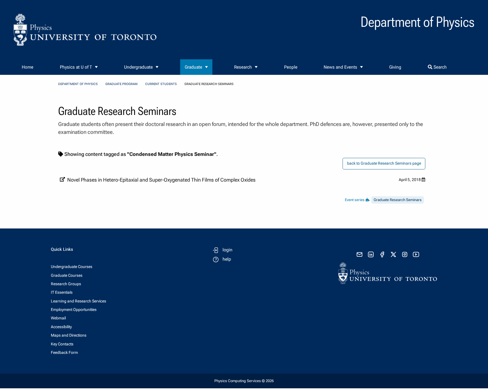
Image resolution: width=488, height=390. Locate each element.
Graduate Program (121, 84)
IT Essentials (62, 292)
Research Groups (66, 284)
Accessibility (61, 326)
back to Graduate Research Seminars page (384, 163)
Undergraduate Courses (71, 266)
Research (243, 67)
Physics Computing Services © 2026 (244, 381)
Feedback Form (64, 352)
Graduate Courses (66, 275)
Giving (395, 67)
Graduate (193, 67)
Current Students (161, 84)
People (290, 67)
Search (439, 67)
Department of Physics (78, 84)
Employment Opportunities (74, 309)
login (227, 249)
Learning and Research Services (78, 301)
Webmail (58, 318)
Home (27, 67)
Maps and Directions (68, 335)
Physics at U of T (76, 67)
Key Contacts (62, 344)
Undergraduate (138, 67)
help (227, 259)
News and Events (340, 67)
